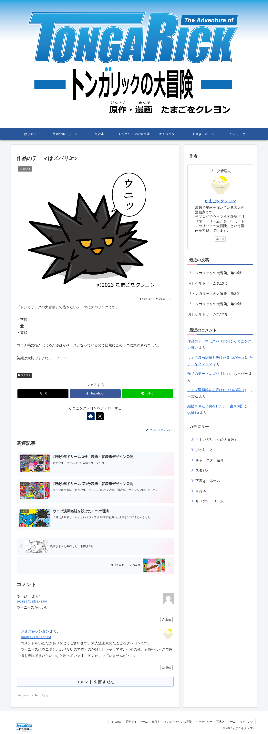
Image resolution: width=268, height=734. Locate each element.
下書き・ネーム (226, 721)
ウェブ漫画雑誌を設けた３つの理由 (215, 358)
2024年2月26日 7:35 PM (36, 637)
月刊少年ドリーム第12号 (207, 314)
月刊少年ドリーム (137, 721)
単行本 (156, 721)
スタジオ (25, 375)
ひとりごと (246, 721)
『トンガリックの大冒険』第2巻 (214, 294)
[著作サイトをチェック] (91, 416)
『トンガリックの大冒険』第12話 (215, 304)
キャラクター (204, 721)
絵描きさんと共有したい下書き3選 (214, 406)
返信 (168, 619)
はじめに (116, 721)
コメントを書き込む (95, 681)
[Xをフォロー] (100, 416)
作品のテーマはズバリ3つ (207, 341)
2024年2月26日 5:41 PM (32, 601)
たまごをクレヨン (35, 632)
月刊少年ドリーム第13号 (207, 283)
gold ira (193, 412)
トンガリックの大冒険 (178, 721)
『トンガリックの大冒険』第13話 (215, 273)
